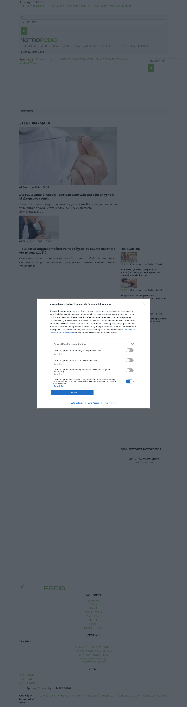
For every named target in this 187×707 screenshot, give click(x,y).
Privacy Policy (110, 403)
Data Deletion (77, 403)
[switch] (130, 350)
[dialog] (93, 353)
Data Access (93, 403)
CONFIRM (72, 392)
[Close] (144, 304)
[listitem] (93, 343)
